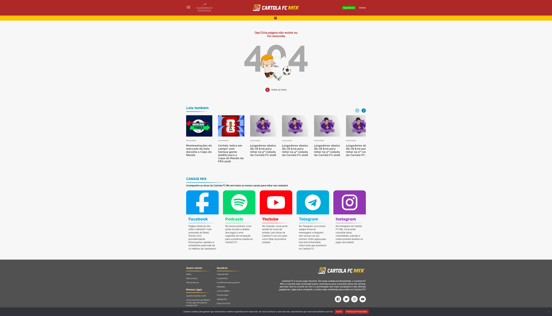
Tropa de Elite (222, 274)
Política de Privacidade (356, 311)
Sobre (188, 274)
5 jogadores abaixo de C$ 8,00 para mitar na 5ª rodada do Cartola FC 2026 (263, 150)
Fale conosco (191, 278)
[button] (357, 110)
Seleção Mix (222, 299)
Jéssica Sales (191, 140)
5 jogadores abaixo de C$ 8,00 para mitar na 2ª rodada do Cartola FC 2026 (359, 150)
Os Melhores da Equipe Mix (228, 282)
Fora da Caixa (222, 295)
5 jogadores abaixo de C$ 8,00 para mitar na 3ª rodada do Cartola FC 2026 (327, 150)
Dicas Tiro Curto (223, 303)
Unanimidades (223, 291)
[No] (548, 311)
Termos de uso (192, 282)
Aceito (339, 311)
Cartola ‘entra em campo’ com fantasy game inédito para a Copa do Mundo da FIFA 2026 (231, 153)
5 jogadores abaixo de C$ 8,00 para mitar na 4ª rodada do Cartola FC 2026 (295, 150)
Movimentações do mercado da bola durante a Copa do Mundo (199, 150)
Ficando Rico (222, 278)
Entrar (362, 7)
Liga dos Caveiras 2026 (196, 296)
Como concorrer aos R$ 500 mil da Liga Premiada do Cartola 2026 (198, 303)
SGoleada (221, 287)
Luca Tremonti (223, 140)
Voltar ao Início (279, 89)
